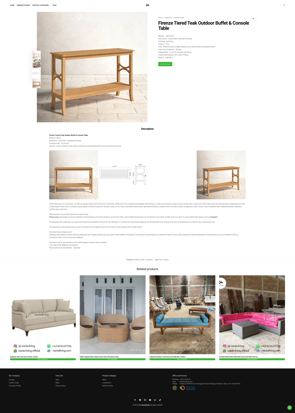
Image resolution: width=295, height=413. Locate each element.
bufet (160, 259)
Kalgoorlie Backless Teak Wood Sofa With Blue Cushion (167, 357)
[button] (165, 64)
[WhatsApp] (155, 400)
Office (104, 380)
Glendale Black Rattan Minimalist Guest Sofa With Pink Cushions (240, 357)
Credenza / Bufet (179, 17)
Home (160, 17)
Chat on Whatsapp (165, 64)
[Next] (139, 67)
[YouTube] (150, 400)
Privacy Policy (60, 386)
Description (147, 128)
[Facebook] (135, 400)
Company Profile (15, 386)
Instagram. (214, 217)
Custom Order (14, 383)
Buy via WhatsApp (43, 359)
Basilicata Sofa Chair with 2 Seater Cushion (24, 357)
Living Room (168, 17)
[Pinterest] (140, 400)
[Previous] (50, 67)
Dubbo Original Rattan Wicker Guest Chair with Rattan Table (99, 357)
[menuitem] (13, 5)
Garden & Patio (107, 386)
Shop (57, 380)
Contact (12, 380)
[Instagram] (145, 400)
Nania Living (53, 217)
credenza (166, 259)
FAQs (57, 383)
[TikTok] (160, 400)
